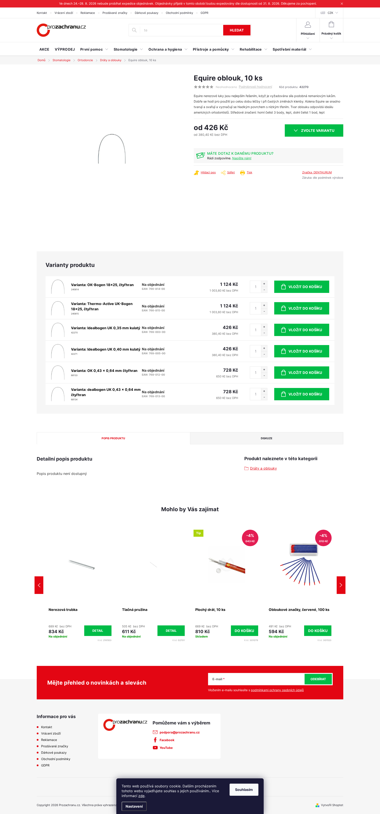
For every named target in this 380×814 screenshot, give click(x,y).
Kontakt (42, 13)
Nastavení (134, 806)
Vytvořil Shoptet (332, 805)
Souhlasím (244, 789)
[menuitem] (44, 49)
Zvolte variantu (317, 130)
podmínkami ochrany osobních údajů (277, 690)
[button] (80, 630)
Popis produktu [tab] (113, 438)
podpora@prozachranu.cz (180, 732)
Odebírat (318, 679)
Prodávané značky (114, 13)
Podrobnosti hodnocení (255, 86)
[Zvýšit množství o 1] (264, 284)
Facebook (167, 740)
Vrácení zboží (64, 13)
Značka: (317, 172)
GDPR (204, 13)
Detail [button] (97, 630)
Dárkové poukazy (146, 13)
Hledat (237, 30)
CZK (330, 13)
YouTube (166, 748)
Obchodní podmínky (179, 13)
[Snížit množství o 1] (264, 290)
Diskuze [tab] (266, 438)
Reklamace (87, 13)
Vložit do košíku (305, 287)
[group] (80, 585)
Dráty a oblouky (263, 468)
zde (141, 796)
